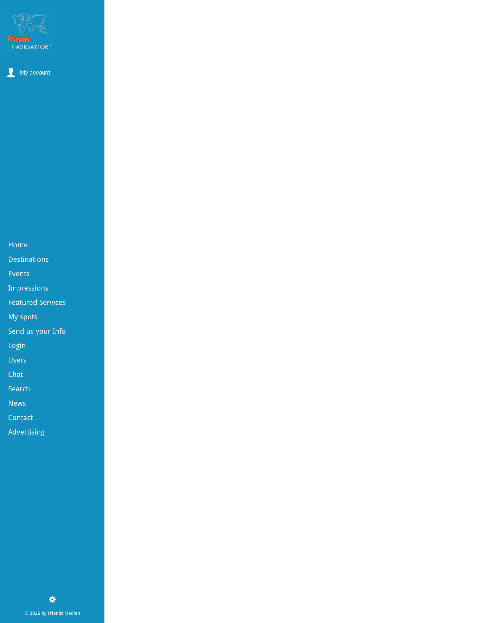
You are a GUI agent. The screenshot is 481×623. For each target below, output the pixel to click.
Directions (177, 606)
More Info (177, 589)
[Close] (118, 10)
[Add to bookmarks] (416, 113)
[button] (27, 73)
